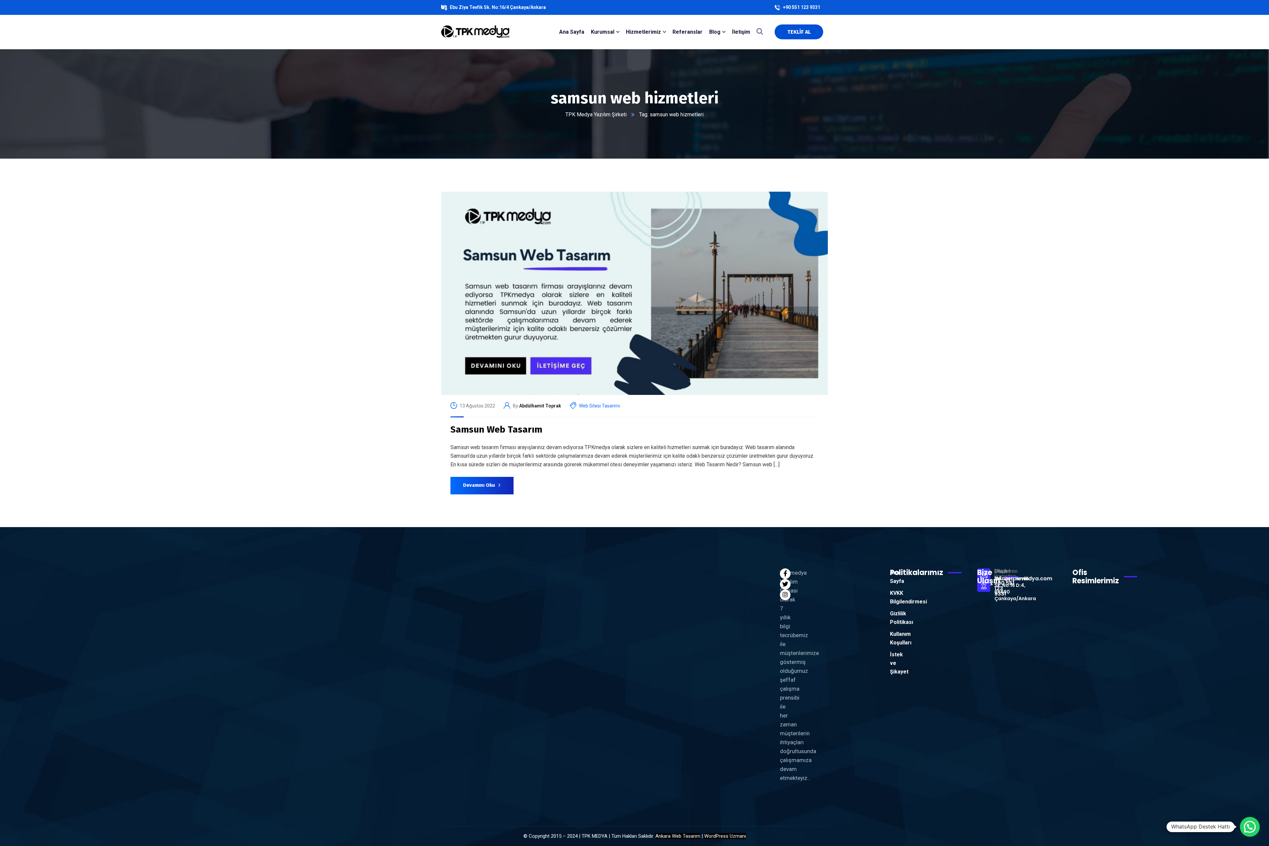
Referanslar (688, 32)
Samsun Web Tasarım (496, 429)
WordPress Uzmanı (725, 836)
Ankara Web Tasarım (677, 836)
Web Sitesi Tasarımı (599, 405)
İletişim (741, 32)
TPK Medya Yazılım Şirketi (596, 114)
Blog (714, 32)
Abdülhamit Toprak (540, 405)
